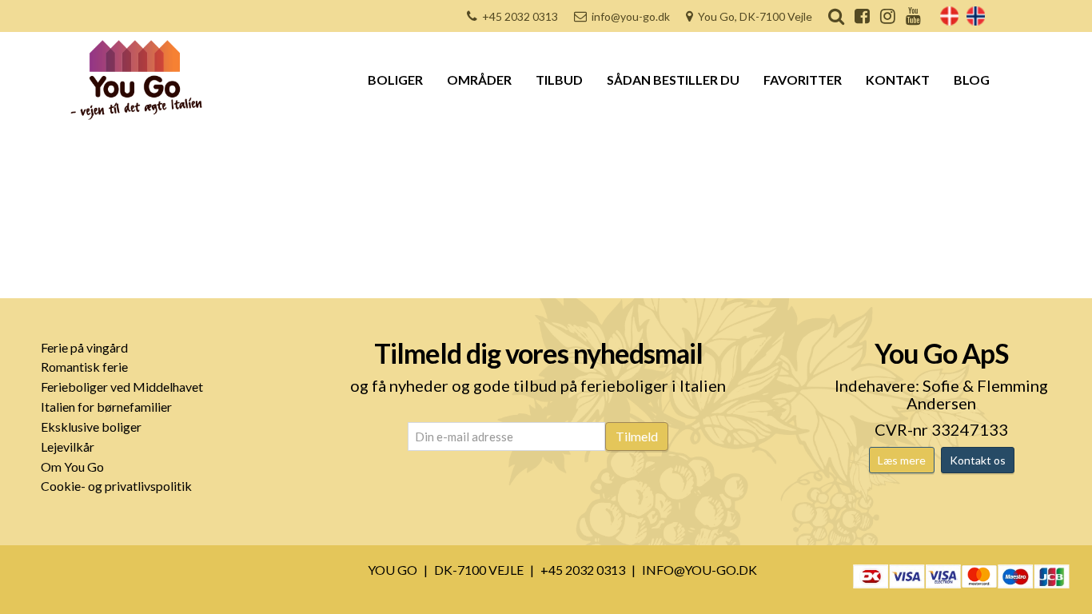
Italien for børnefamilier (106, 406)
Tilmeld (637, 436)
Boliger (395, 79)
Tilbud (559, 79)
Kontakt (898, 79)
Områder (479, 79)
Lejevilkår (67, 446)
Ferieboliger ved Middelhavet (122, 386)
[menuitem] (949, 16)
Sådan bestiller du (673, 79)
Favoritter (802, 79)
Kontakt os (978, 460)
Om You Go (72, 466)
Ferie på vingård (84, 347)
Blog (972, 79)
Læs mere (902, 460)
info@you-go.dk (631, 16)
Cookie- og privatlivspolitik (116, 485)
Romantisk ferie (84, 366)
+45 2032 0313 (520, 16)
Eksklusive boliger (91, 426)
